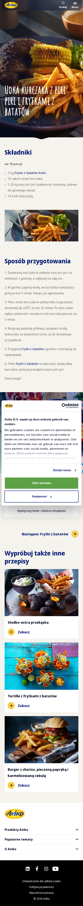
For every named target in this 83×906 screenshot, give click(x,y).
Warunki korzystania (41, 893)
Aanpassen (39, 496)
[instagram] (46, 869)
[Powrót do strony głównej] (11, 5)
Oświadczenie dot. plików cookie (41, 881)
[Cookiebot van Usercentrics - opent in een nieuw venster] (62, 405)
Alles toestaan (41, 483)
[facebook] (37, 868)
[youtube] (55, 868)
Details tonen (62, 470)
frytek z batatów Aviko (30, 173)
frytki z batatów (33, 349)
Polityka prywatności (41, 887)
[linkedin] (28, 869)
